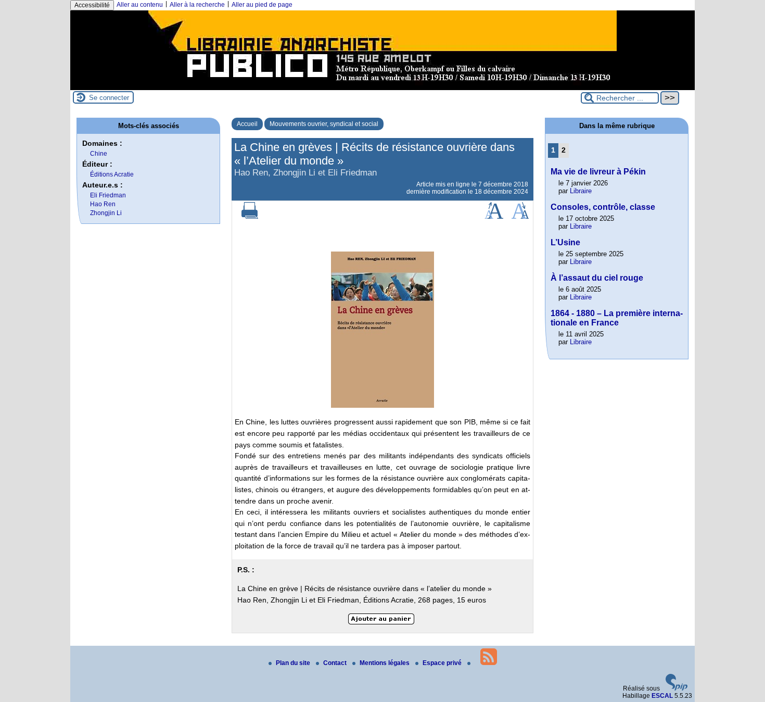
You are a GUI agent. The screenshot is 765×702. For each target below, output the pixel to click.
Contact (335, 663)
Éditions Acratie (112, 174)
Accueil (247, 124)
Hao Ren (103, 204)
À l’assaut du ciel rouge (597, 277)
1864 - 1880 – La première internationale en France (617, 318)
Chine (98, 153)
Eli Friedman (108, 195)
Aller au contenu (140, 4)
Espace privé (443, 663)
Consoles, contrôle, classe (603, 207)
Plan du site (294, 663)
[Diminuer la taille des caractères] (520, 216)
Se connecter (109, 98)
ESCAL (662, 695)
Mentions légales (385, 663)
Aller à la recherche (197, 4)
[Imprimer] (249, 216)
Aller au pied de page (262, 4)
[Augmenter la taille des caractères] (493, 216)
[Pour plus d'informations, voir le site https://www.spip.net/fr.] (676, 688)
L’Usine (565, 242)
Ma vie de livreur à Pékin (598, 171)
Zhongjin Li (106, 213)
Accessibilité (92, 5)
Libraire (581, 191)
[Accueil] (382, 86)
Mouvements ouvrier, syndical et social (324, 124)
